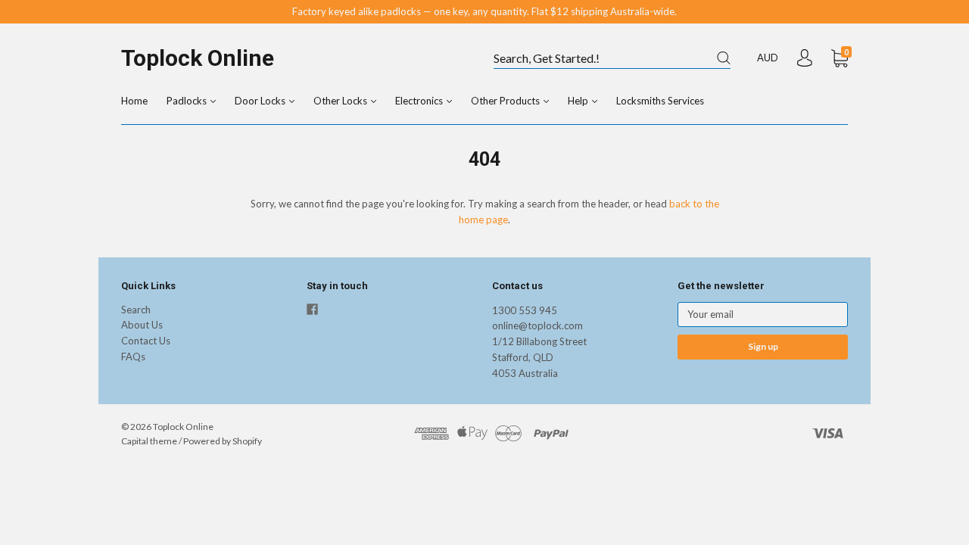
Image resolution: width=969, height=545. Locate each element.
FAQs (133, 356)
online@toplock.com (537, 325)
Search (136, 310)
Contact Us (145, 341)
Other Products (506, 101)
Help (579, 101)
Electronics (420, 101)
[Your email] (763, 314)
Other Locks (341, 101)
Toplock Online (197, 58)
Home (134, 101)
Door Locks (261, 101)
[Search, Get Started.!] (612, 59)
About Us (142, 325)
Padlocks (188, 101)
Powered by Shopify (222, 441)
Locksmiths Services (660, 101)
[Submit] (724, 57)
